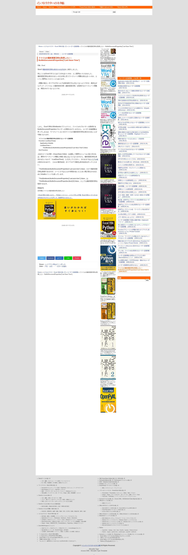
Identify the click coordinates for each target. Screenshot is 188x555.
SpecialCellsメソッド (47, 529)
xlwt (118, 530)
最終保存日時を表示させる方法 (54, 69)
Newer (41, 51)
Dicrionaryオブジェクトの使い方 (123, 480)
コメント (57, 531)
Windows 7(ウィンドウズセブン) (110, 519)
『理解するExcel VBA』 (106, 7)
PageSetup (70, 523)
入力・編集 (44, 481)
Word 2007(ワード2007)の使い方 (110, 508)
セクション (70, 487)
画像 (130, 494)
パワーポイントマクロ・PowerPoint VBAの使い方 (112, 490)
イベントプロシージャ (61, 516)
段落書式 (49, 482)
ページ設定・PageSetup (60, 487)
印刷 (45, 482)
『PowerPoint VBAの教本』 (87, 7)
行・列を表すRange (58, 529)
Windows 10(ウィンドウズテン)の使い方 (133, 521)
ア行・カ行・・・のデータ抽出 (55, 266)
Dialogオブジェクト (78, 523)
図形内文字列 (54, 523)
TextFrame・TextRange (108, 496)
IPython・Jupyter (106, 531)
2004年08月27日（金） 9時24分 (49, 54)
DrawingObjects (62, 523)
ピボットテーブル (65, 521)
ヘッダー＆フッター (79, 487)
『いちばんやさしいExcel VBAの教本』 (49, 534)
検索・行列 (62, 511)
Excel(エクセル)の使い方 (45, 495)
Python (101, 527)
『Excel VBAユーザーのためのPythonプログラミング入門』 (115, 536)
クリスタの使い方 (139, 534)
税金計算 (77, 511)
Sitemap (51, 7)
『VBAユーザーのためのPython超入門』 (110, 537)
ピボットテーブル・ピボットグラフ (53, 501)
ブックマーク (51, 492)
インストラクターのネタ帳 (50, 3)
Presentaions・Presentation (109, 492)
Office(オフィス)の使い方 (106, 500)
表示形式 (66, 529)
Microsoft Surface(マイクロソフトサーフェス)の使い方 (115, 525)
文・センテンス (55, 491)
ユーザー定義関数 (73, 46)
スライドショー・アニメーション (114, 487)
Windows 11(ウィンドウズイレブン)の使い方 (113, 523)
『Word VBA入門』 (122, 7)
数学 (81, 511)
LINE (68, 258)
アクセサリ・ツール (120, 518)
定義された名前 (56, 521)
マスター (133, 492)
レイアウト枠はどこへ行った (55, 264)
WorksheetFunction (46, 521)
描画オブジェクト (63, 482)
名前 (49, 497)
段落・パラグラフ (46, 491)
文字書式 (55, 482)
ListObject (44, 519)
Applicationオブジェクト (47, 518)
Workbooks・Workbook (60, 518)
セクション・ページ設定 (54, 481)
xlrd (114, 530)
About (45, 7)
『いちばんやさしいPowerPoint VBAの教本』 (51, 535)
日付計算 (44, 511)
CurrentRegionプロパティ (75, 528)
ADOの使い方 (121, 478)
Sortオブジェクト (52, 519)
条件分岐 (44, 516)
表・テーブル (59, 492)
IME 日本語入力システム (108, 518)
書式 (103, 487)
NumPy (122, 530)
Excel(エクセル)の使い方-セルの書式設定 (49, 504)
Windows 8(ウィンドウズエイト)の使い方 (112, 521)
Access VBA (118, 499)
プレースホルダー (115, 494)
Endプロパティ (54, 528)
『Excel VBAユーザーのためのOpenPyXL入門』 (112, 539)
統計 (85, 511)
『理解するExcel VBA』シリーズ (47, 539)
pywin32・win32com (131, 531)
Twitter (42, 258)
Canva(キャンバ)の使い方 (106, 534)
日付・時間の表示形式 (63, 506)
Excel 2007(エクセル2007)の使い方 (127, 508)
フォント (62, 491)
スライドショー (123, 496)
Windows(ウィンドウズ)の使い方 (108, 515)
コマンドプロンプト (131, 518)
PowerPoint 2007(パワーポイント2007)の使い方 (113, 509)
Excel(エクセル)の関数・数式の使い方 (49, 508)
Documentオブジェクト (47, 487)
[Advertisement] (94, 30)
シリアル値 (94, 159)
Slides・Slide (127, 492)
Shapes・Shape (45, 523)
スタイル (63, 489)
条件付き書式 (45, 506)
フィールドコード (65, 481)
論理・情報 (55, 511)
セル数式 (66, 531)
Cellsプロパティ (45, 528)
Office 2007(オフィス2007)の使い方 (108, 505)
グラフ (43, 499)
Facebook (50, 258)
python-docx (115, 531)
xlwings (110, 530)
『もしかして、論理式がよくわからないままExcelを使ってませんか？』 (58, 541)
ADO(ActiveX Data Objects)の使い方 (132, 499)
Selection (57, 489)
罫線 (62, 531)
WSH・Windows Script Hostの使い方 (109, 482)
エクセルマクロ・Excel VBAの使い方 (55, 46)
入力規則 (44, 531)
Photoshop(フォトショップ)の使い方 (124, 534)
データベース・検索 (56, 497)
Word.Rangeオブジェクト (48, 489)
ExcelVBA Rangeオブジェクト (47, 525)
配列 (48, 516)
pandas (126, 530)
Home (39, 7)
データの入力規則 (68, 501)
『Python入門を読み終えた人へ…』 (108, 541)
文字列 (68, 511)
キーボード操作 (61, 499)
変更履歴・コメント (76, 492)
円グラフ (54, 499)
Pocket (77, 258)
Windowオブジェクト (71, 491)
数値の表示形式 (53, 506)
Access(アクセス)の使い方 (106, 499)
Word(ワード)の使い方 (44, 478)
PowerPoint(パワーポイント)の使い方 (109, 485)
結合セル (78, 531)
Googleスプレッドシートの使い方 (108, 483)
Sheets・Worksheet (72, 518)
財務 (72, 511)
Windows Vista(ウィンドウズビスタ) (128, 519)
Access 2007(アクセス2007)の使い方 (111, 511)
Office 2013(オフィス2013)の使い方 (129, 514)
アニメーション (132, 496)
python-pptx (122, 531)
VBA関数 (53, 516)
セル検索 (72, 531)
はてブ (59, 258)
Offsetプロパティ (63, 528)
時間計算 (49, 511)
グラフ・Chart (60, 519)
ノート (116, 496)
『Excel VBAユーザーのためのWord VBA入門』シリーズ (53, 537)
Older (47, 51)
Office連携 (44, 492)
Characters (80, 519)
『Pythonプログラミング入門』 (66, 7)
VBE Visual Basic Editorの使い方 (108, 478)
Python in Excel (133, 530)
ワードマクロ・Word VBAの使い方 (48, 485)
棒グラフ (48, 499)
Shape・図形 (67, 492)
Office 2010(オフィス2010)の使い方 (108, 514)
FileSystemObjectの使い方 (106, 480)
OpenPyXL (104, 530)
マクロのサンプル (72, 516)
